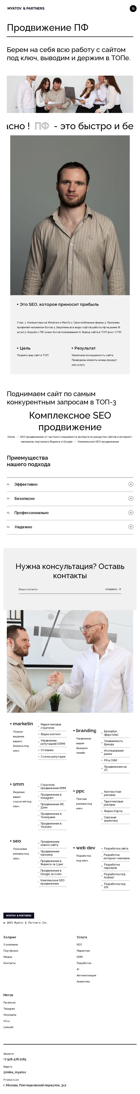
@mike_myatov (14, 1072)
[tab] (70, 484)
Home (11, 436)
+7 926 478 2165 (14, 1059)
